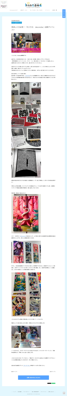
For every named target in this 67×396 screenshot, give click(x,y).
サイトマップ (43, 391)
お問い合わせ (51, 391)
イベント (47, 10)
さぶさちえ (27, 75)
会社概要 (20, 391)
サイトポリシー (27, 391)
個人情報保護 (35, 391)
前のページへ (14, 371)
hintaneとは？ (14, 10)
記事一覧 (55, 10)
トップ (14, 391)
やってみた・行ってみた (36, 10)
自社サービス (24, 10)
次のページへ (53, 371)
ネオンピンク (23, 236)
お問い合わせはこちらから (33, 377)
